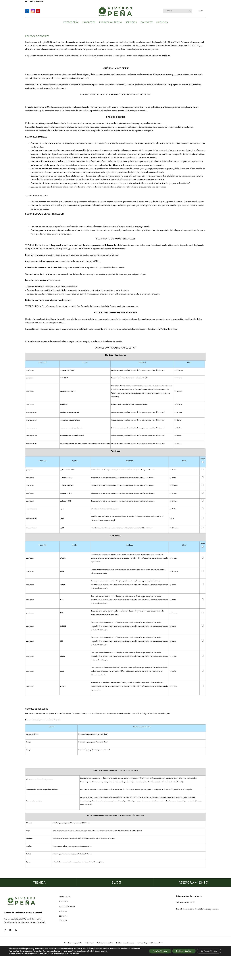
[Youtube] (38, 11)
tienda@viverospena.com (207, 909)
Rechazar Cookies (184, 951)
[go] (189, 11)
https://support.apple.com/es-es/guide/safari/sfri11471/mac (72, 854)
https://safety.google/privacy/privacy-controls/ (94, 750)
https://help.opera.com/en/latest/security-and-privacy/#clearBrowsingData (78, 862)
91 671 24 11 (40, 1)
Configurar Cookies (209, 951)
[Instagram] (33, 11)
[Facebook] (27, 11)
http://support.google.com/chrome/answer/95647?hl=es (71, 823)
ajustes (76, 953)
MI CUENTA (30, 1)
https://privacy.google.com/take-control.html (93, 734)
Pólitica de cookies (99, 951)
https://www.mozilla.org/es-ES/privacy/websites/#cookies (72, 846)
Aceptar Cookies (160, 951)
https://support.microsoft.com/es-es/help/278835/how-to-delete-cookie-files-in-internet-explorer (84, 838)
